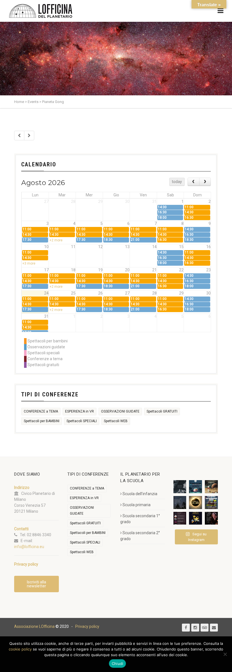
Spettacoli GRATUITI (162, 411)
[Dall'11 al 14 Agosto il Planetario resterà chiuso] (211, 486)
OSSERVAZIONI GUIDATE (120, 411)
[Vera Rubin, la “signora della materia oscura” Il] (211, 518)
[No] (225, 654)
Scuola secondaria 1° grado (140, 519)
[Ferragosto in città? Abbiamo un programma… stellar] (195, 486)
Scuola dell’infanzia (140, 493)
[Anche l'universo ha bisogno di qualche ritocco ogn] (195, 518)
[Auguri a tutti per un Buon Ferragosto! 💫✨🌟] (179, 486)
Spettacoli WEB (116, 421)
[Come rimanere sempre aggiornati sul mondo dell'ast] (179, 518)
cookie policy (20, 649)
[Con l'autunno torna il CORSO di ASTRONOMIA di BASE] (211, 502)
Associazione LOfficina (34, 626)
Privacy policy (87, 626)
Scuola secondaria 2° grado (140, 536)
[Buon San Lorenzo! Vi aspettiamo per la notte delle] (179, 502)
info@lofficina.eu (29, 546)
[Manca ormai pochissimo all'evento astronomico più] (195, 502)
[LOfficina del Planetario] (40, 11)
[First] (19, 135)
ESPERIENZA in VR (79, 411)
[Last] (29, 135)
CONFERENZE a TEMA (41, 411)
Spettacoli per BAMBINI (41, 421)
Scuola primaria (137, 505)
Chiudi (117, 663)
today (177, 181)
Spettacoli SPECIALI (81, 421)
